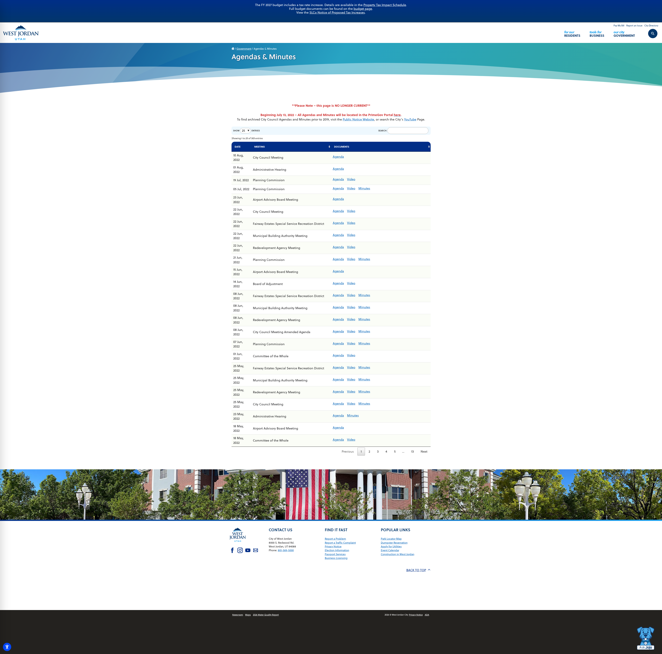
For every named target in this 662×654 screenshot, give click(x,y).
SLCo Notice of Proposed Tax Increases (337, 12)
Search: (382, 130)
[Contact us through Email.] (255, 550)
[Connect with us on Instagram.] (240, 550)
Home (233, 49)
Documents (341, 146)
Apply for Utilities (391, 546)
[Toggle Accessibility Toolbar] (7, 646)
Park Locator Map (391, 539)
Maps (248, 614)
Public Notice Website (358, 119)
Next (424, 451)
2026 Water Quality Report (266, 614)
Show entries (246, 130)
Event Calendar (390, 550)
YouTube (410, 119)
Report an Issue (634, 25)
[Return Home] (20, 33)
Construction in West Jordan (397, 554)
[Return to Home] (237, 544)
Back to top (416, 570)
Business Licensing (336, 558)
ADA (427, 614)
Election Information (337, 550)
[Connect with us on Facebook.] (232, 550)
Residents (572, 34)
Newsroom (237, 614)
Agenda (338, 156)
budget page (363, 9)
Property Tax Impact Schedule (384, 5)
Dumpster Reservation (394, 543)
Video (351, 179)
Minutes (364, 188)
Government (624, 34)
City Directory (651, 25)
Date (237, 146)
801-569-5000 (286, 550)
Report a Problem (335, 539)
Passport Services (335, 554)
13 (412, 451)
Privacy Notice (333, 546)
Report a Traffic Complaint (340, 543)
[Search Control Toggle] (649, 36)
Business (597, 34)
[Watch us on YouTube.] (248, 550)
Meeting (259, 146)
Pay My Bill (619, 25)
